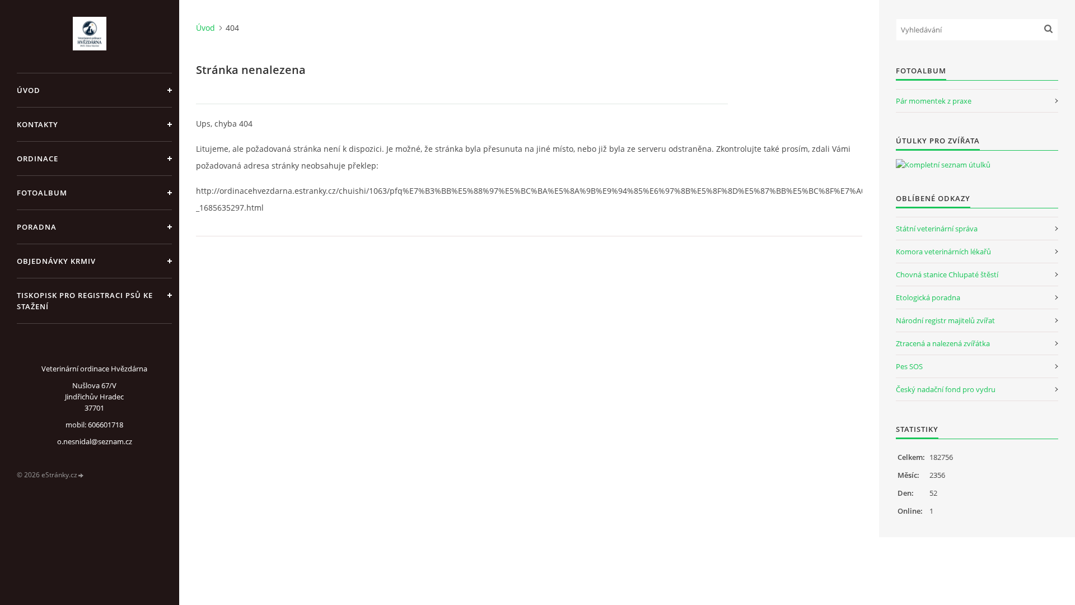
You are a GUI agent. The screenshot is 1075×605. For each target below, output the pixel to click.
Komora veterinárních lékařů (943, 251)
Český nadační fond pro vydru (945, 389)
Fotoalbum (42, 193)
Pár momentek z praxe (933, 101)
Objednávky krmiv (56, 261)
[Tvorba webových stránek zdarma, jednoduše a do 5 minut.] (81, 475)
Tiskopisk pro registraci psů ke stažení (85, 300)
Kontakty (37, 124)
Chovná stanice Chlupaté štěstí (947, 274)
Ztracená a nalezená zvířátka (943, 343)
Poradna (37, 227)
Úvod (28, 90)
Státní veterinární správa (937, 229)
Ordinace (37, 158)
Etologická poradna (928, 297)
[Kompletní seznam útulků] (943, 164)
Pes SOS (909, 366)
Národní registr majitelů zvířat (945, 320)
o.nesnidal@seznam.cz (94, 441)
